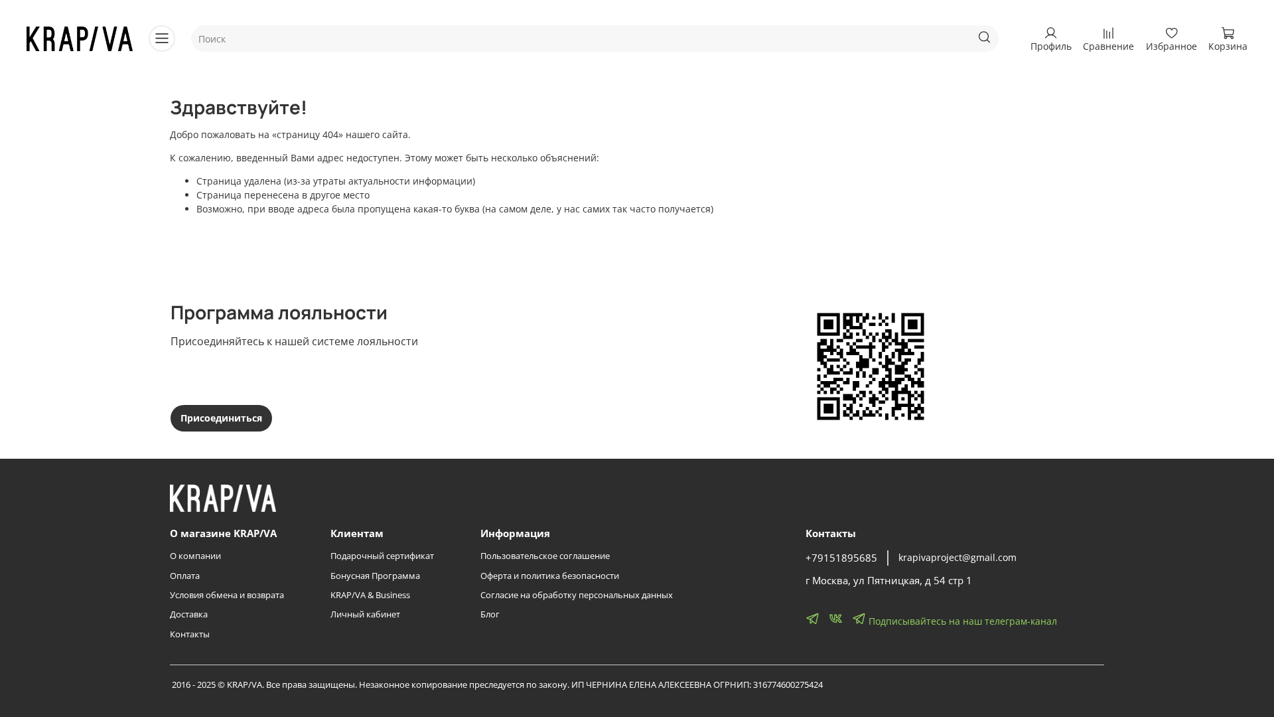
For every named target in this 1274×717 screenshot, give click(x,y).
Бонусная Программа (375, 576)
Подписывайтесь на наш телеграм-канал (961, 621)
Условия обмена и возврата (227, 595)
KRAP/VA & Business (370, 595)
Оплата (185, 576)
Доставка (189, 614)
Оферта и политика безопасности (549, 576)
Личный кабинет (365, 614)
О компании (195, 556)
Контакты (190, 634)
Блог (490, 614)
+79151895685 (841, 558)
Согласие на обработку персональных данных (576, 595)
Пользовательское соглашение (545, 556)
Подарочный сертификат (382, 556)
